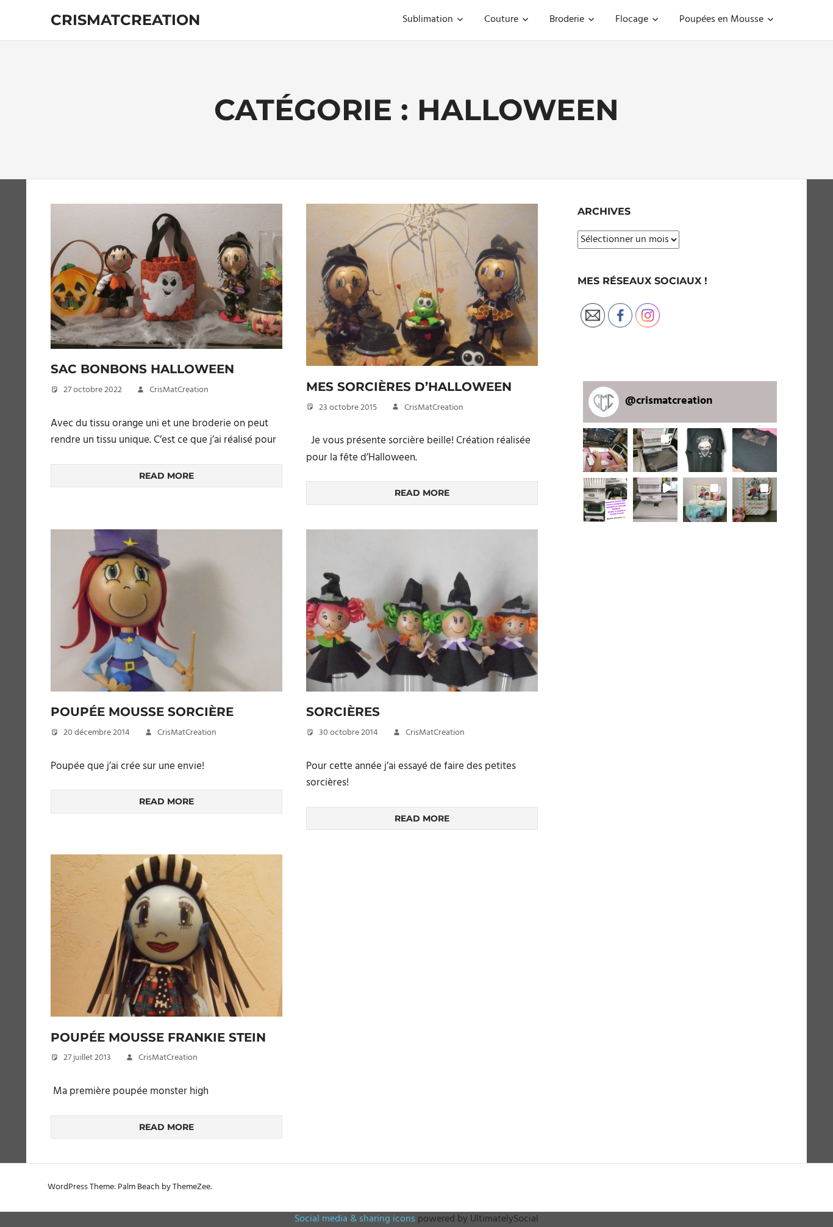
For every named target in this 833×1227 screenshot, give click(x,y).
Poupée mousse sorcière (142, 711)
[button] (166, 276)
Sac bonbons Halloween (142, 369)
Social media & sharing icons (356, 1219)
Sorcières (343, 711)
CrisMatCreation (125, 20)
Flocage (631, 19)
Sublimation (427, 19)
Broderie (566, 19)
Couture (501, 19)
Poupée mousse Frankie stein (158, 1037)
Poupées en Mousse (721, 19)
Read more (166, 475)
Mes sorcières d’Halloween (409, 386)
